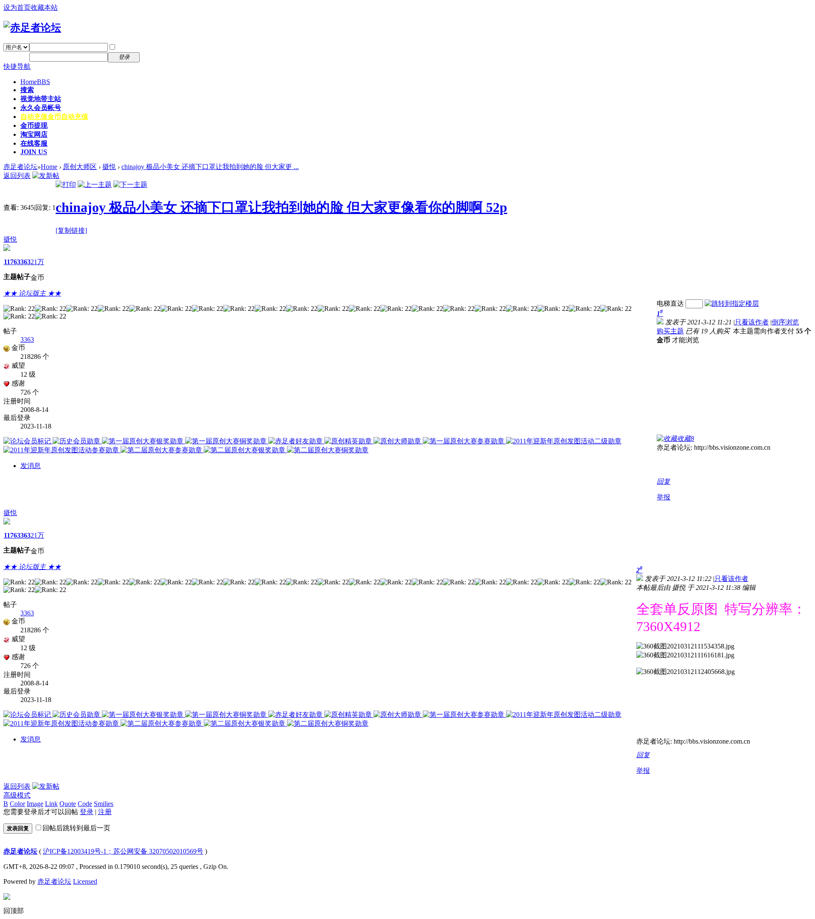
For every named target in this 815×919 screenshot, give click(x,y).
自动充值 (54, 116)
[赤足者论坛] (32, 27)
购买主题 (670, 331)
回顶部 (13, 910)
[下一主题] (130, 184)
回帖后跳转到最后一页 (76, 828)
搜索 (27, 89)
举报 (663, 497)
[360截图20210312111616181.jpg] (685, 655)
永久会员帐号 (40, 107)
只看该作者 (752, 322)
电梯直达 (670, 303)
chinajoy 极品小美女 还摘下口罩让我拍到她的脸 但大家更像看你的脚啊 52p (281, 207)
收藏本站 (44, 7)
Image (35, 803)
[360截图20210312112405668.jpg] (685, 672)
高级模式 (17, 795)
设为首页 (17, 7)
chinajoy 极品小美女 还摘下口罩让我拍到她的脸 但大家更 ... (210, 166)
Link (51, 803)
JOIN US (33, 151)
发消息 (30, 465)
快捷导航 (17, 66)
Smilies (103, 803)
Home (35, 81)
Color (17, 803)
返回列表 (17, 175)
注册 (152, 56)
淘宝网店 (34, 134)
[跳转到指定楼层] (732, 303)
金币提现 (34, 125)
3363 (24, 261)
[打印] (66, 184)
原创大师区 (80, 166)
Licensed (85, 881)
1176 (10, 261)
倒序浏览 (785, 322)
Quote (67, 803)
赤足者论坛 (20, 166)
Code (85, 803)
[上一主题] (95, 184)
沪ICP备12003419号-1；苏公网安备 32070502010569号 (123, 851)
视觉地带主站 (40, 98)
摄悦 (109, 166)
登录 (86, 811)
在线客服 (34, 143)
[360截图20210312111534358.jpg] (685, 646)
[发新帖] (45, 175)
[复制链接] (71, 230)
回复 (663, 481)
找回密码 (158, 47)
